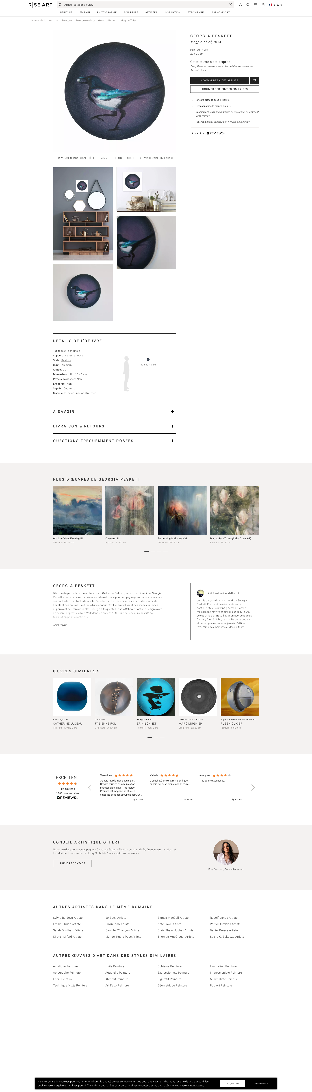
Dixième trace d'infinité (191, 719)
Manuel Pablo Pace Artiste (123, 936)
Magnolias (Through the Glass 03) (230, 538)
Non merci (261, 1083)
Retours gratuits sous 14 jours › (213, 100)
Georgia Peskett (108, 20)
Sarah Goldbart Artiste (68, 930)
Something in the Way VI (172, 538)
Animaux (67, 364)
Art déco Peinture (117, 985)
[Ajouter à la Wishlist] (254, 80)
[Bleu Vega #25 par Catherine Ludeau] (72, 697)
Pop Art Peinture (221, 985)
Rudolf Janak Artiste (224, 917)
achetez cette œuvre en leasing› (223, 121)
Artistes (151, 12)
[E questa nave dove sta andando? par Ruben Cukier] (240, 697)
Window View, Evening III (68, 538)
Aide (104, 158)
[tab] (114, 340)
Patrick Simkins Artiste (225, 924)
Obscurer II (112, 538)
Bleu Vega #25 (60, 719)
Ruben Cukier (231, 723)
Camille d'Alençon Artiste (122, 930)
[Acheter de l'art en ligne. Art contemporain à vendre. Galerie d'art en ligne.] (40, 5)
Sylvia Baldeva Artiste (68, 917)
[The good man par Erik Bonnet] (156, 697)
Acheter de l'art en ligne (44, 20)
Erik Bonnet (147, 723)
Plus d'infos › (198, 70)
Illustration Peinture (223, 966)
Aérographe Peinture (67, 972)
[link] (230, 4)
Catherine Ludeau (67, 723)
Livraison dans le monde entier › (213, 106)
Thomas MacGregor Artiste (176, 936)
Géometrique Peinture (172, 985)
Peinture (66, 12)
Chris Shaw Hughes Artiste (176, 930)
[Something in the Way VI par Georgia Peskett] (182, 510)
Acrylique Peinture (65, 966)
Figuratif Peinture (169, 979)
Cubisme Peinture (169, 966)
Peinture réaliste (85, 20)
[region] (171, 787)
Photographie (107, 12)
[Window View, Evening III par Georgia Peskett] (77, 510)
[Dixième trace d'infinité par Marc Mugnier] (198, 697)
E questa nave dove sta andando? (239, 719)
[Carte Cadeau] (255, 4)
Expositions (196, 12)
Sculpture (131, 12)
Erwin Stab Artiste (117, 924)
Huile (80, 355)
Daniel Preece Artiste (224, 930)
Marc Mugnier (190, 723)
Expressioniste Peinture (173, 972)
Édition (85, 12)
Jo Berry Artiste (115, 917)
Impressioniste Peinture (226, 972)
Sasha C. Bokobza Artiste (227, 936)
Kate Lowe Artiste (169, 924)
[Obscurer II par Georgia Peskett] (129, 510)
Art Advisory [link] (221, 12)
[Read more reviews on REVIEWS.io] (67, 798)
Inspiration (172, 12)
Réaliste (66, 360)
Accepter (232, 1083)
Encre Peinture (63, 979)
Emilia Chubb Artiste (67, 924)
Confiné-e (100, 719)
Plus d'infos (197, 1085)
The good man (144, 719)
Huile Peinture (114, 966)
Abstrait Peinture (116, 979)
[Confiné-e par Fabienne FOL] (114, 697)
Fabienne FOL (105, 723)
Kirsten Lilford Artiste (67, 936)
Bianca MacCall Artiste (173, 917)
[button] (90, 788)
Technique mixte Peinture (70, 985)
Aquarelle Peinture (117, 972)
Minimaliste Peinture (224, 979)
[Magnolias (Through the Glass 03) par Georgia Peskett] (234, 510)
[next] (255, 511)
